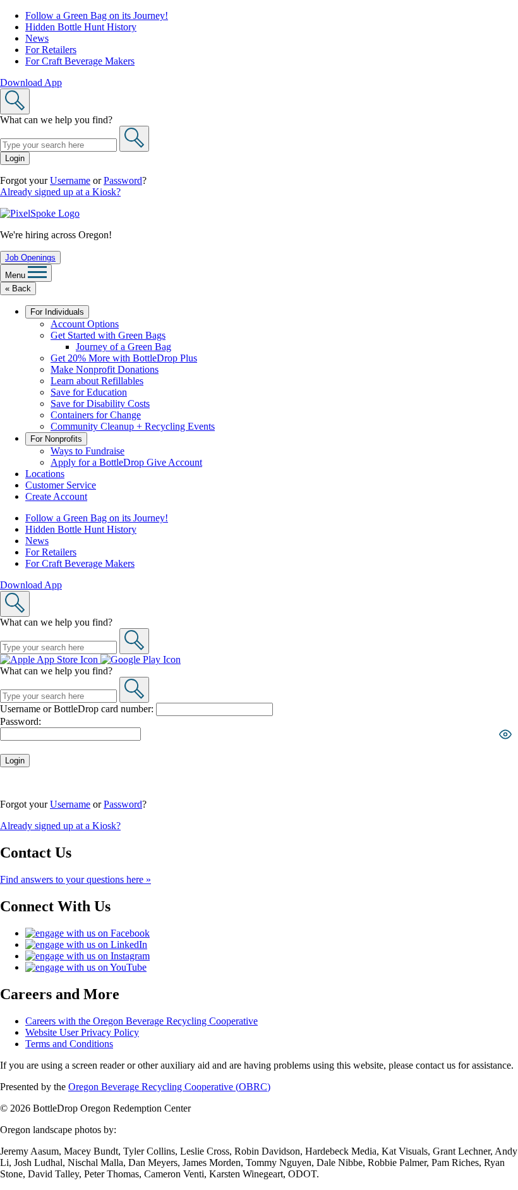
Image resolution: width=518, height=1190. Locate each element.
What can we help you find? (56, 119)
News (37, 38)
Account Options (85, 324)
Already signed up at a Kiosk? (60, 191)
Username (70, 180)
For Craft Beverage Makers (80, 61)
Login (15, 158)
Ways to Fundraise (87, 451)
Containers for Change (96, 415)
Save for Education (89, 392)
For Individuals (57, 312)
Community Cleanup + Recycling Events (133, 426)
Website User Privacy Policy (82, 1032)
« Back (18, 288)
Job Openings (30, 257)
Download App (31, 82)
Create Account (56, 496)
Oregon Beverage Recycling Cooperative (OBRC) (169, 1086)
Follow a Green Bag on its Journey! (96, 15)
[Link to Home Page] (40, 213)
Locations (44, 473)
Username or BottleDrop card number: (78, 708)
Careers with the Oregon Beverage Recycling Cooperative (141, 1021)
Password (123, 180)
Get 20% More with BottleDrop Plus (124, 358)
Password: (20, 721)
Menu (16, 275)
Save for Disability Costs (100, 403)
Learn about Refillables (97, 380)
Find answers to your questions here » (75, 879)
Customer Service (60, 485)
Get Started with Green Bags (108, 335)
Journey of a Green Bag (123, 346)
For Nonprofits (56, 439)
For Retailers (50, 49)
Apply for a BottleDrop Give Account (126, 462)
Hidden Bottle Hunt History (80, 26)
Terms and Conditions (69, 1043)
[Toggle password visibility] (505, 734)
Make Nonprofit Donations (105, 369)
